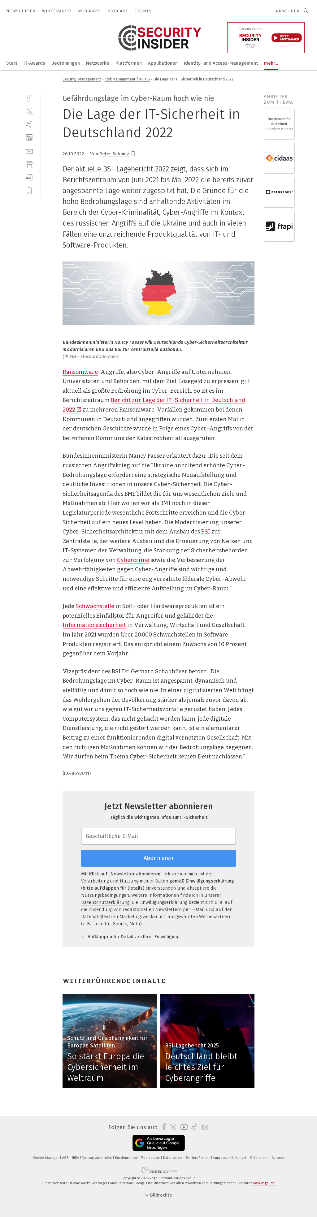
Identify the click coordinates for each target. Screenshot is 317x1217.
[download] (29, 177)
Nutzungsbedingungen (105, 895)
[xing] (29, 124)
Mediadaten (151, 1158)
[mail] (29, 151)
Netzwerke (97, 63)
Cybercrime (133, 560)
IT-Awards (34, 63)
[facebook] (29, 97)
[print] (29, 164)
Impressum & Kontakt (230, 1158)
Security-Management (82, 79)
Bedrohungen (65, 63)
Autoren (278, 1158)
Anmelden (288, 11)
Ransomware (80, 372)
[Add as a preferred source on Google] (158, 1143)
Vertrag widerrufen (97, 1158)
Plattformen (128, 63)
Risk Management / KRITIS (127, 79)
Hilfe (76, 1158)
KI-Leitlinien (259, 1158)
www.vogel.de (264, 1183)
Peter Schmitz (114, 154)
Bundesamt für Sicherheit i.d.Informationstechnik (279, 124)
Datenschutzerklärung (105, 902)
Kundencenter (126, 1158)
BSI (205, 531)
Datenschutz (173, 1158)
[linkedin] (29, 137)
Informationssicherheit (94, 625)
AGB (65, 1158)
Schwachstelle (95, 606)
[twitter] (29, 111)
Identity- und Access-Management (221, 63)
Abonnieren (158, 858)
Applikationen (163, 63)
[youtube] (182, 1127)
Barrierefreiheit (198, 1158)
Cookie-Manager (46, 1158)
